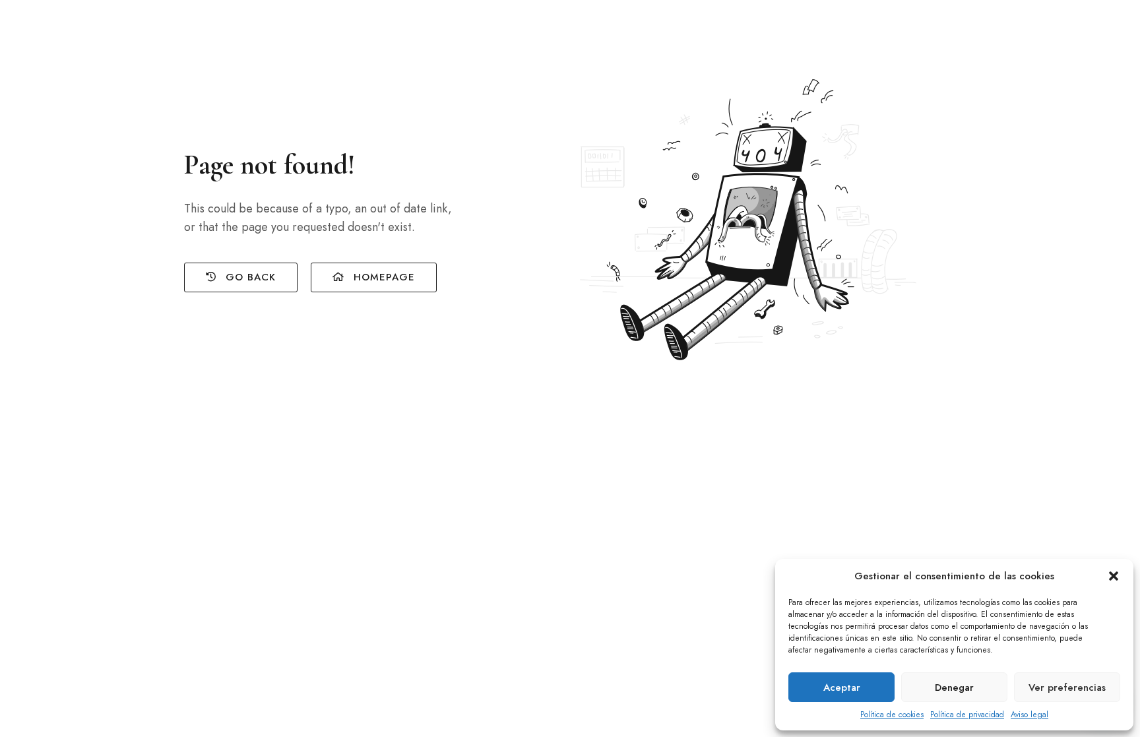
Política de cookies (892, 715)
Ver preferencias (1067, 687)
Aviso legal (1029, 715)
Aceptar (841, 687)
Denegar (954, 687)
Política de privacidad (967, 715)
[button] (1113, 576)
